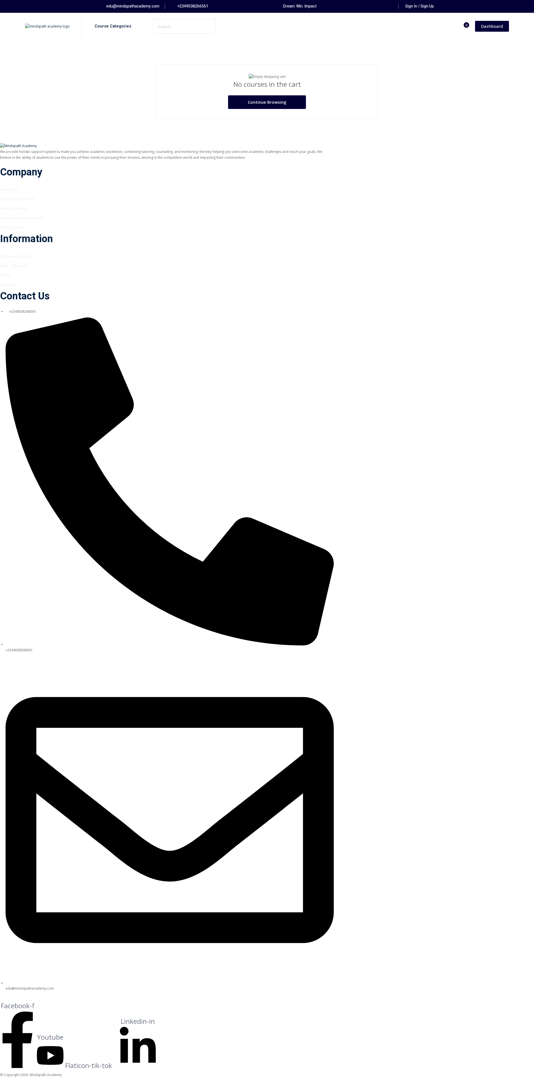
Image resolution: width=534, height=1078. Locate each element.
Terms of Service (17, 199)
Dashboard (492, 26)
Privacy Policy (13, 208)
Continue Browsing (267, 102)
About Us (9, 189)
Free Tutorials (14, 265)
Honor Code (11, 227)
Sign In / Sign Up (419, 6)
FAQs (5, 275)
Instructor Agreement (21, 217)
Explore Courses (16, 256)
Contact (8, 284)
